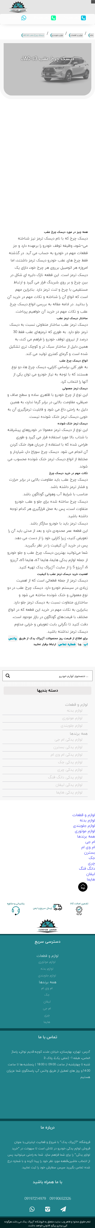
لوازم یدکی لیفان (69, 785)
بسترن (89, 852)
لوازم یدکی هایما (69, 792)
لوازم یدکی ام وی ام (66, 754)
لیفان (90, 874)
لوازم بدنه (74, 710)
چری (91, 863)
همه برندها (79, 733)
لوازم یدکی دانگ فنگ (65, 777)
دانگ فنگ (87, 868)
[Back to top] (83, 887)
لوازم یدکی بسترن (67, 747)
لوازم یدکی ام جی (68, 739)
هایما (91, 879)
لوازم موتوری (72, 718)
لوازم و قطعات (76, 704)
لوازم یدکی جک (70, 762)
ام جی (90, 842)
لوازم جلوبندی (71, 725)
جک (92, 858)
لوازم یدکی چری (69, 769)
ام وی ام (88, 847)
